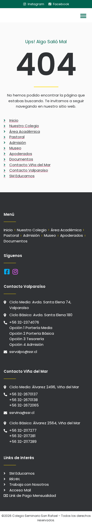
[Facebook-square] (7, 272)
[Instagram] (15, 272)
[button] (84, 16)
